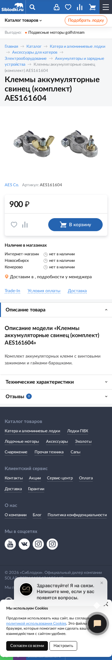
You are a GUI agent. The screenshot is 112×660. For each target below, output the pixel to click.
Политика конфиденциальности (77, 515)
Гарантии (36, 489)
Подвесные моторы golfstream (56, 33)
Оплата (86, 478)
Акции (35, 478)
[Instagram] (38, 544)
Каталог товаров (21, 20)
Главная (11, 47)
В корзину (80, 224)
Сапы (75, 452)
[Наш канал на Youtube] (10, 544)
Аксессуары (57, 442)
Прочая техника (49, 452)
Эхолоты (83, 442)
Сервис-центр (60, 478)
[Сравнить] (25, 224)
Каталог (33, 47)
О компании (15, 515)
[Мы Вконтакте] (24, 544)
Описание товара (25, 309)
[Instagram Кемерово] (52, 544)
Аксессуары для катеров (34, 53)
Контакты (14, 478)
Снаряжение (16, 452)
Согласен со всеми (27, 646)
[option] (56, 145)
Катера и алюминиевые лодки (77, 47)
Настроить (63, 646)
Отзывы (18, 396)
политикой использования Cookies (36, 623)
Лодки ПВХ (77, 431)
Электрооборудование (26, 59)
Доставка (13, 489)
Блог (37, 515)
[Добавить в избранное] (14, 224)
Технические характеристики (40, 382)
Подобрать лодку (86, 20)
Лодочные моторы (22, 442)
